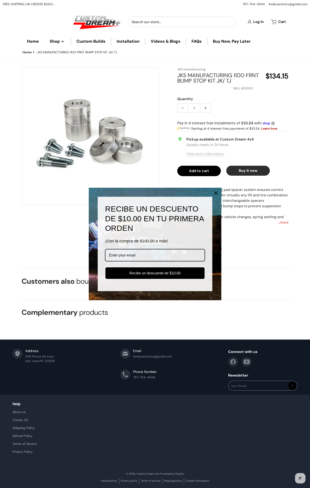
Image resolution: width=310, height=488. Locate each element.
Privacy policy (129, 480)
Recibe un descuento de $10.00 (155, 273)
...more (283, 222)
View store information (205, 153)
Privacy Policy (22, 452)
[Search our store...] (230, 21)
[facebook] (233, 362)
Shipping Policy (23, 428)
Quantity (185, 98)
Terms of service (150, 480)
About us (19, 412)
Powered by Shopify (172, 473)
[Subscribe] (292, 385)
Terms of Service (24, 444)
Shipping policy (173, 480)
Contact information (197, 480)
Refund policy (109, 480)
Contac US (20, 420)
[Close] (216, 193)
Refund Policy (22, 436)
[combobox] (182, 22)
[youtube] (247, 362)
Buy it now (248, 170)
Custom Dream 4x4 (147, 473)
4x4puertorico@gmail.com (287, 4)
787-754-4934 (254, 4)
